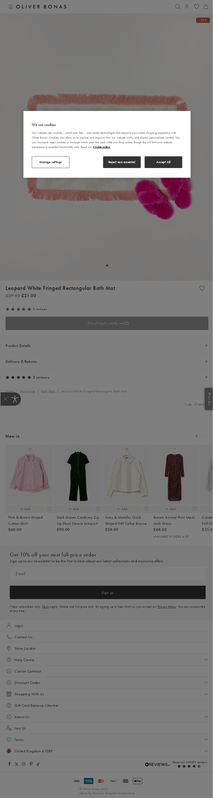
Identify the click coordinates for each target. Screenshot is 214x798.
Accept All (163, 162)
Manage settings (50, 162)
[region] (107, 144)
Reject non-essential (121, 162)
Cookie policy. (102, 147)
